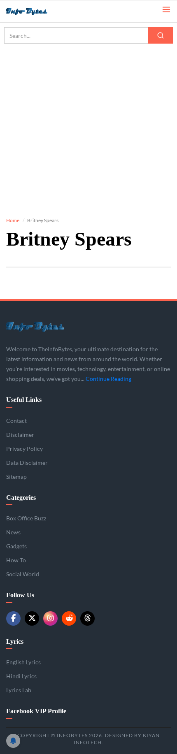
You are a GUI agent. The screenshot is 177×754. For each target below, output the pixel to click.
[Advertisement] (88, 123)
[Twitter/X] (32, 618)
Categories (21, 497)
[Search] (160, 35)
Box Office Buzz (26, 518)
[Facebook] (13, 618)
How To (16, 560)
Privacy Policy (24, 448)
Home (12, 220)
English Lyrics (23, 662)
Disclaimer (20, 434)
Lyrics (14, 641)
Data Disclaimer (27, 462)
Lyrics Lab (18, 690)
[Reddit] (69, 618)
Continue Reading (108, 378)
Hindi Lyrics (21, 676)
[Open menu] (166, 9)
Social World (22, 574)
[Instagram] (50, 618)
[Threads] (87, 618)
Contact (16, 420)
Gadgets (16, 546)
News (13, 532)
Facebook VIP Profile (36, 711)
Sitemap (16, 476)
